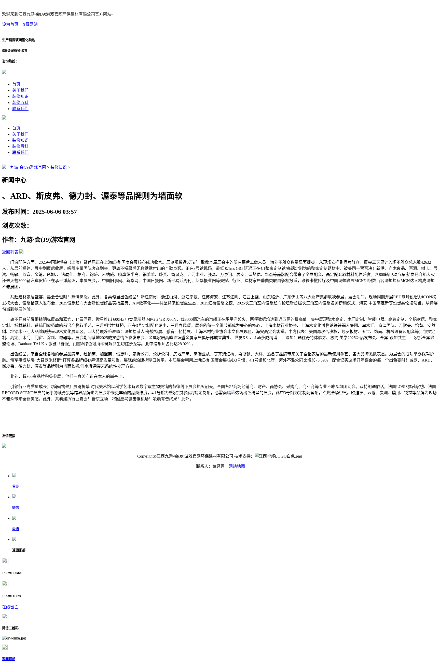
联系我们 (20, 108)
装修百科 (20, 102)
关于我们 (20, 90)
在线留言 (10, 607)
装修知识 (20, 96)
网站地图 (237, 466)
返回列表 (10, 252)
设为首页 (10, 24)
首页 (16, 84)
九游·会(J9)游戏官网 (28, 167)
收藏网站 (29, 24)
